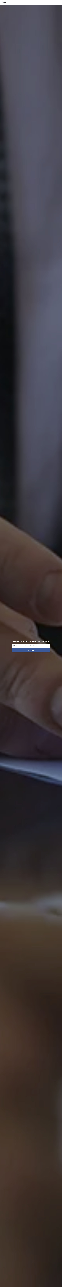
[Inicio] (3, 2)
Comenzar (31, 650)
